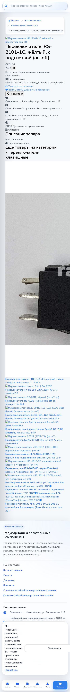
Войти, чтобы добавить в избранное (29, 89)
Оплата (7, 575)
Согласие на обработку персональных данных (29, 590)
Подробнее (11, 670)
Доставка (8, 580)
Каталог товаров (13, 570)
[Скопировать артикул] (14, 68)
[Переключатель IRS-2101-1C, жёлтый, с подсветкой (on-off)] (35, 40)
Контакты (8, 585)
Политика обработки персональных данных (28, 595)
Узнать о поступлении (20, 86)
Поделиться (16, 93)
